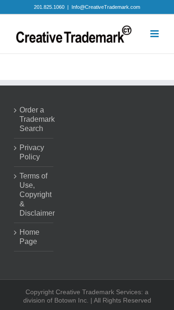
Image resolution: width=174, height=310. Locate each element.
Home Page (29, 236)
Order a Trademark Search (34, 119)
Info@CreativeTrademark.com (105, 7)
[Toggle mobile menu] (155, 34)
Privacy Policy (31, 152)
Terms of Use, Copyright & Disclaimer (34, 194)
